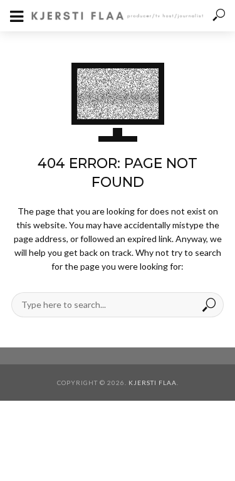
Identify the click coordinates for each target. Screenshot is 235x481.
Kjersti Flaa (152, 382)
